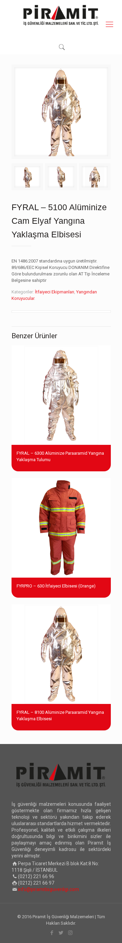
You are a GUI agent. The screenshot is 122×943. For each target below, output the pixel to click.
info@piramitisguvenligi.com (48, 889)
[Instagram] (70, 933)
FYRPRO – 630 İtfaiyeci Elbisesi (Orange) (56, 585)
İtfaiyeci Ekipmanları (54, 291)
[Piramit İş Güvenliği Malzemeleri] (61, 15)
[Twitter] (61, 933)
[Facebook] (52, 933)
